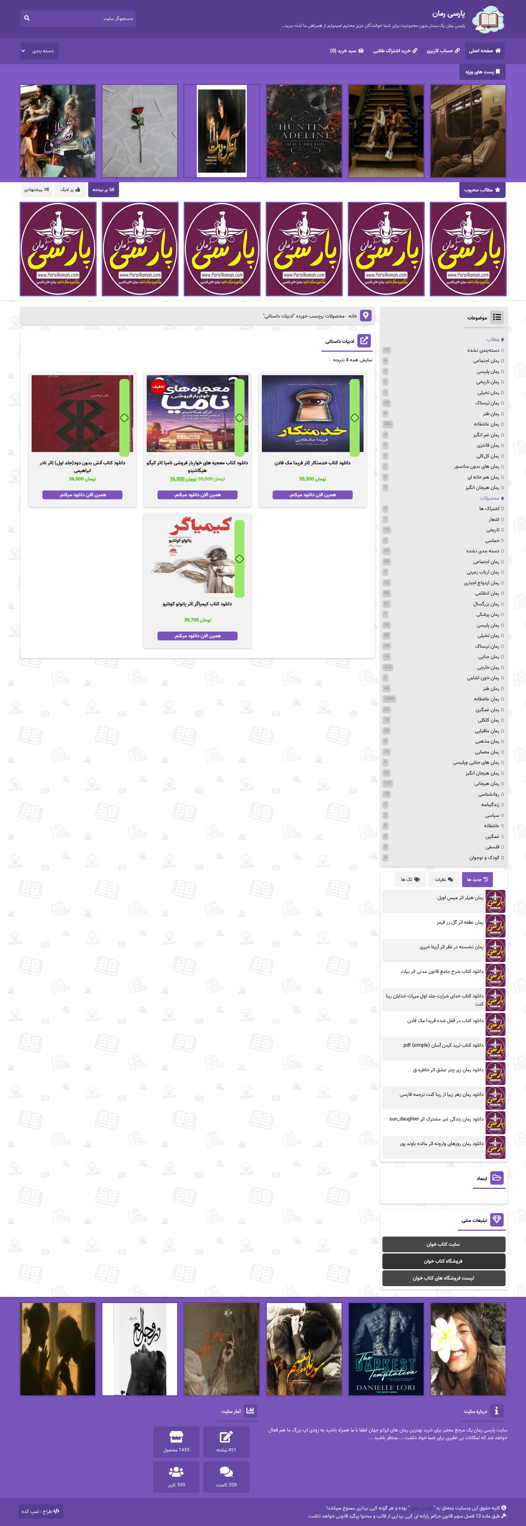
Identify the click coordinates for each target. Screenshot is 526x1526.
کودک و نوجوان (484, 858)
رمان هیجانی (486, 784)
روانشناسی (488, 794)
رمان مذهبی (487, 741)
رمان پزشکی (487, 614)
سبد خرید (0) (343, 51)
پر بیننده (100, 189)
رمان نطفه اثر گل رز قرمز (460, 922)
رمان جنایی (488, 657)
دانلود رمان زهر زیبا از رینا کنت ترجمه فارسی (442, 1094)
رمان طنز (491, 414)
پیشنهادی (33, 189)
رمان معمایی (487, 752)
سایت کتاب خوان (443, 1244)
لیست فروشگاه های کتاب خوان (443, 1278)
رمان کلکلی (488, 720)
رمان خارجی (488, 667)
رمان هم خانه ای (483, 477)
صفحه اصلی (481, 51)
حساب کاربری (440, 51)
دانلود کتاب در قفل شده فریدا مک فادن (445, 1021)
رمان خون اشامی (483, 678)
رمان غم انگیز (486, 435)
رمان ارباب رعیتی (483, 572)
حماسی (492, 541)
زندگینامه (490, 805)
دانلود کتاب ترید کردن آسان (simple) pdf (444, 1045)
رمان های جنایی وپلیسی (476, 762)
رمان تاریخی (487, 382)
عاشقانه (491, 826)
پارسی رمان (421, 1508)
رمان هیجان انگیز (482, 488)
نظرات (440, 879)
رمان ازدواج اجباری (481, 583)
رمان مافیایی (487, 731)
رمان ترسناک (487, 403)
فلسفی (492, 847)
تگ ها (406, 879)
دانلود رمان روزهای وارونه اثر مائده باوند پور (442, 1144)
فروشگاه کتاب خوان (443, 1261)
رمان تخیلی (488, 393)
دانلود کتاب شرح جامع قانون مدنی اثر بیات (442, 971)
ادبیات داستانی (339, 341)
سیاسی (492, 815)
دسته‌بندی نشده (483, 350)
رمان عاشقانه (486, 424)
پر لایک (67, 189)
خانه (352, 316)
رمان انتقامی (487, 593)
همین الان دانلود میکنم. (312, 495)
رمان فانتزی (488, 445)
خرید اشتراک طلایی (391, 51)
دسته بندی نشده (482, 551)
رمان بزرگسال (486, 604)
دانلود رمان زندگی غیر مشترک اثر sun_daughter (436, 1119)
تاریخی (492, 530)
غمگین (492, 837)
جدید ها (474, 879)
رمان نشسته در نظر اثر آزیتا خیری (452, 947)
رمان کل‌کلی (487, 456)
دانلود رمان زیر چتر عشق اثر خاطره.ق (448, 1070)
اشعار (494, 519)
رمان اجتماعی (486, 361)
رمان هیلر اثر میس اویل (460, 898)
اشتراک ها (489, 509)
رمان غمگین (487, 710)
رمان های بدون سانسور (476, 466)
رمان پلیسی (488, 371)
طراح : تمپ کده (37, 1512)
